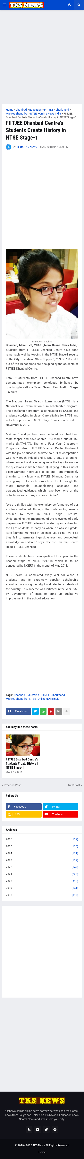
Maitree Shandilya (17, 698)
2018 (42, 895)
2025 (42, 846)
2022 (42, 867)
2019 (42, 887)
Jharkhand (58, 695)
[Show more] (66, 711)
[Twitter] (35, 711)
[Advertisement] (42, 57)
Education (33, 695)
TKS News (39, 1145)
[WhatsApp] (43, 711)
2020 (42, 881)
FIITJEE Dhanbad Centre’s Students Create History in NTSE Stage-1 (22, 763)
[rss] (29, 1129)
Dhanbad (19, 695)
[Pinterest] (51, 711)
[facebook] (55, 1129)
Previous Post (12, 785)
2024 (42, 853)
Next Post (74, 785)
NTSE (32, 698)
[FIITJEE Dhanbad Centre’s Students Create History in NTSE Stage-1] (23, 745)
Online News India (48, 698)
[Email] (58, 711)
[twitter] (46, 1129)
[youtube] (37, 1129)
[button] (4, 5)
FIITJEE (45, 695)
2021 (42, 874)
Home (42, 1152)
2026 (42, 839)
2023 (42, 860)
